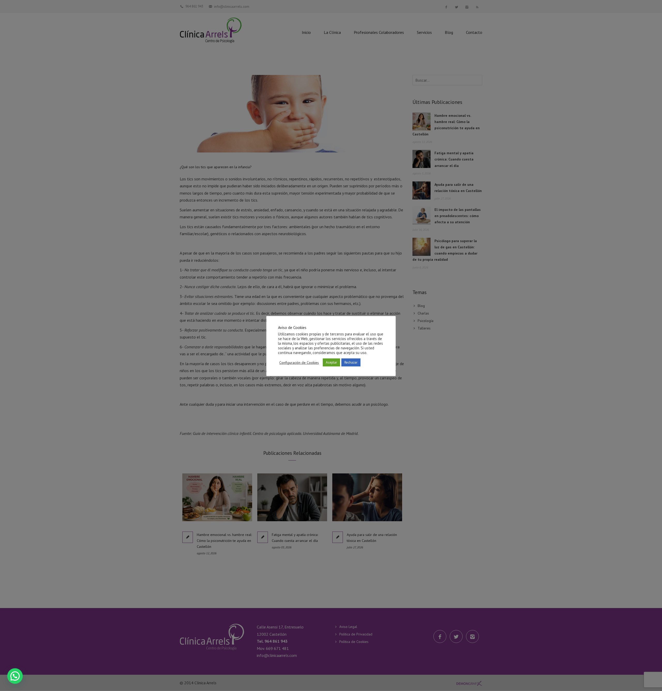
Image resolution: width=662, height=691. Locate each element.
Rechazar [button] (350, 362)
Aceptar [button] (331, 362)
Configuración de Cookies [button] (299, 362)
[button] (15, 676)
